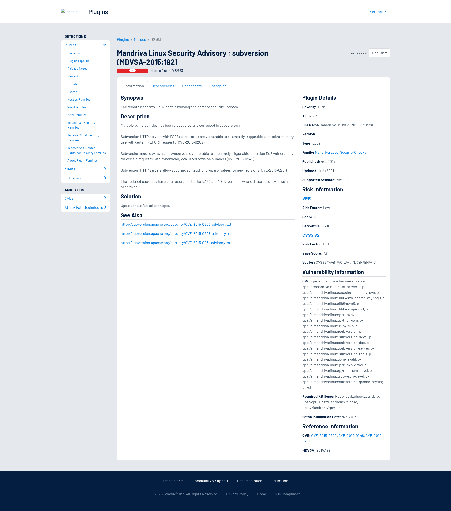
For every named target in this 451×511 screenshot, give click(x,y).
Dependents (192, 86)
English (378, 52)
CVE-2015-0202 (324, 435)
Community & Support (210, 480)
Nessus (140, 39)
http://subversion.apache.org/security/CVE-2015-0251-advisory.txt (175, 242)
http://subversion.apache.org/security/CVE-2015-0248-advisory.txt (176, 233)
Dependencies (163, 86)
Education (279, 480)
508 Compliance (288, 494)
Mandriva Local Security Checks (340, 152)
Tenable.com (173, 480)
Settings (377, 11)
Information (134, 86)
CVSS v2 (310, 235)
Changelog (217, 86)
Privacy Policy (237, 494)
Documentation (249, 480)
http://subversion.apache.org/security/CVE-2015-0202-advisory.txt (176, 224)
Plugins (98, 11)
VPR (306, 198)
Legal (261, 494)
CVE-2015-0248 (351, 435)
